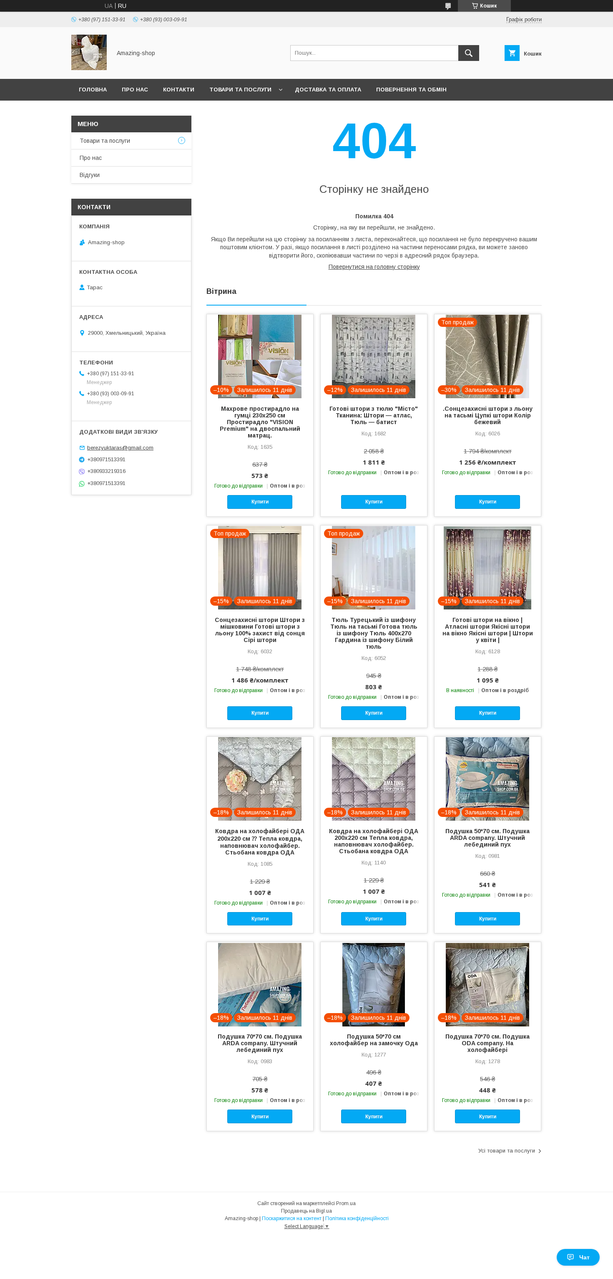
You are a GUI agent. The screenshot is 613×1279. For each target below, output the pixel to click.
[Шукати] (468, 53)
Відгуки (90, 175)
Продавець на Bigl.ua (306, 1211)
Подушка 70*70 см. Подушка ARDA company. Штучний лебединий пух (260, 1043)
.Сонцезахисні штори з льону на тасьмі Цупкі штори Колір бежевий (488, 415)
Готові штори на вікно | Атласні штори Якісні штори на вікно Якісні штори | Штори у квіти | (487, 630)
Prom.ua (346, 1203)
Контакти (178, 89)
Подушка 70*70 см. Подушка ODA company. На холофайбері (487, 1043)
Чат (584, 1257)
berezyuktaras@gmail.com (120, 448)
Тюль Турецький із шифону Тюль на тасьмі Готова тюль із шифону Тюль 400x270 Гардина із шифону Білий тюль (373, 633)
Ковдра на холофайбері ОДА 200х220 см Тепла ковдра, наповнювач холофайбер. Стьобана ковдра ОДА (373, 841)
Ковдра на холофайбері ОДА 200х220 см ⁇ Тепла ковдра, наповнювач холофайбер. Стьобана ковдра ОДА (259, 842)
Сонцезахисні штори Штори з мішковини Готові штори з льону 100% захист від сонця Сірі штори (260, 630)
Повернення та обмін (411, 89)
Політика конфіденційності (357, 1218)
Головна (93, 89)
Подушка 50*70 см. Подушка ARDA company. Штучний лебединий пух (487, 838)
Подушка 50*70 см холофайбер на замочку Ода (374, 1039)
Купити (260, 502)
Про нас (135, 89)
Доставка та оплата (328, 89)
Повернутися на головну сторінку (374, 266)
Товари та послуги (240, 89)
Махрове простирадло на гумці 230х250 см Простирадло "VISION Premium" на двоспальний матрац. (260, 422)
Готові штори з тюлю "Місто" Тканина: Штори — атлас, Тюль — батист (373, 415)
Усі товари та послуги (506, 1151)
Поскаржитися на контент (292, 1218)
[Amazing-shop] (89, 68)
